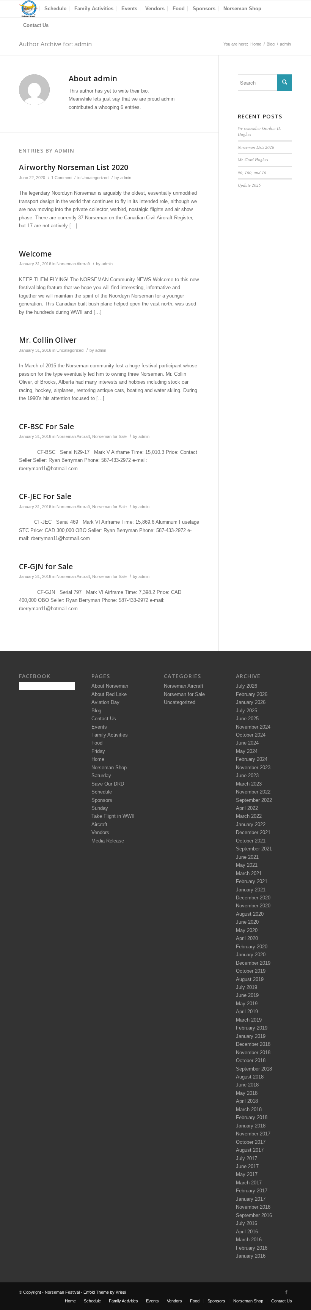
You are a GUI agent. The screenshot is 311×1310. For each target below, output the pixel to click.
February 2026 (251, 694)
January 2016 (250, 1256)
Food (96, 743)
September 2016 (254, 1215)
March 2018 (249, 1109)
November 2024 (253, 727)
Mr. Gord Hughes (253, 159)
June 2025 (247, 718)
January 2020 (250, 954)
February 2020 (251, 946)
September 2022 (254, 800)
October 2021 (250, 841)
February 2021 (251, 881)
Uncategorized (95, 177)
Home (255, 44)
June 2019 (247, 995)
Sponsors (101, 800)
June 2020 (247, 922)
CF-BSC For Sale (46, 426)
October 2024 (250, 735)
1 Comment (61, 177)
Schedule (101, 792)
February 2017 (251, 1190)
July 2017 (246, 1158)
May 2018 (247, 1093)
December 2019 (253, 963)
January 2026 (250, 702)
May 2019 (247, 1003)
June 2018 (247, 1085)
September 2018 (254, 1069)
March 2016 (249, 1239)
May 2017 (247, 1174)
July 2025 (246, 710)
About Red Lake (109, 694)
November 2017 (253, 1134)
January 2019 (250, 1036)
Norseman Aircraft (73, 263)
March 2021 (249, 873)
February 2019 (251, 1028)
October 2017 (250, 1142)
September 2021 (254, 849)
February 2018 (251, 1117)
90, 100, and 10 (252, 172)
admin (125, 177)
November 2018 (253, 1052)
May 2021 (247, 865)
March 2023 (249, 784)
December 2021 (253, 832)
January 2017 (250, 1199)
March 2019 (249, 1020)
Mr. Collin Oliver (48, 340)
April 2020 (247, 938)
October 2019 (250, 971)
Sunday (99, 808)
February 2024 (251, 759)
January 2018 (250, 1126)
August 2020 (250, 914)
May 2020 (247, 930)
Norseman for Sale (109, 436)
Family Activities (109, 735)
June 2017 (247, 1166)
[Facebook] (286, 1292)
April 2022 (247, 808)
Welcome (35, 254)
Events (99, 727)
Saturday (101, 775)
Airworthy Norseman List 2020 (73, 167)
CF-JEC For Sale (45, 496)
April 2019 (247, 1011)
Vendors (100, 832)
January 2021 (250, 890)
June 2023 (247, 775)
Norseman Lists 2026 (256, 147)
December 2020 (253, 898)
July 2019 (246, 987)
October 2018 (250, 1060)
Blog (271, 44)
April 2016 (247, 1231)
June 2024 (247, 743)
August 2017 (250, 1150)
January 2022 (250, 824)
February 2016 (251, 1248)
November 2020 (253, 905)
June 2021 (247, 857)
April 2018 (247, 1101)
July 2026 (246, 686)
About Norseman (109, 686)
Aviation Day (105, 702)
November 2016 (253, 1207)
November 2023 (253, 767)
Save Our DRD (107, 784)
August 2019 (250, 979)
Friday (98, 751)
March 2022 (249, 816)
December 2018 (253, 1044)
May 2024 (247, 751)
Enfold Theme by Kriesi (104, 1292)
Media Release (107, 841)
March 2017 (249, 1183)
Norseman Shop (109, 767)
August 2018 (250, 1077)
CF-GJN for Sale (46, 567)
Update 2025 (249, 185)
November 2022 (253, 792)
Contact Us (103, 718)
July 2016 (246, 1223)
